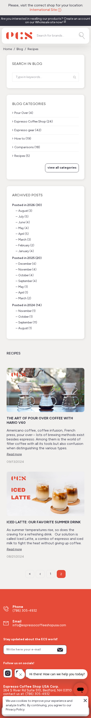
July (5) (23, 216)
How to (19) (22, 138)
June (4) (24, 222)
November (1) (27, 311)
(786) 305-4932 (25, 611)
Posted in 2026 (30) (27, 205)
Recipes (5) (22, 156)
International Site (44, 10)
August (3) (25, 210)
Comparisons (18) (27, 147)
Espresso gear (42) (27, 130)
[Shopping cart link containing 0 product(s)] (79, 711)
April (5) (23, 233)
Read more (14, 454)
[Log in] (34, 711)
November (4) (27, 269)
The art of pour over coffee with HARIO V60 (40, 420)
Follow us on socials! (18, 663)
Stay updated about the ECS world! (30, 639)
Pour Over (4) (23, 113)
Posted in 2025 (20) (27, 258)
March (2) (24, 298)
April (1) (23, 292)
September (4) (27, 281)
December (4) (27, 263)
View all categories (61, 167)
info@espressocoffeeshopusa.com (39, 625)
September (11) (27, 322)
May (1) (23, 286)
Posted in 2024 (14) (27, 305)
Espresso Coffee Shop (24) (33, 121)
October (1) (25, 316)
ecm (79, 700)
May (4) (23, 228)
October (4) (26, 275)
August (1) (25, 328)
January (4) (26, 251)
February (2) (26, 245)
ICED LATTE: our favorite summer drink (44, 522)
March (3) (24, 239)
